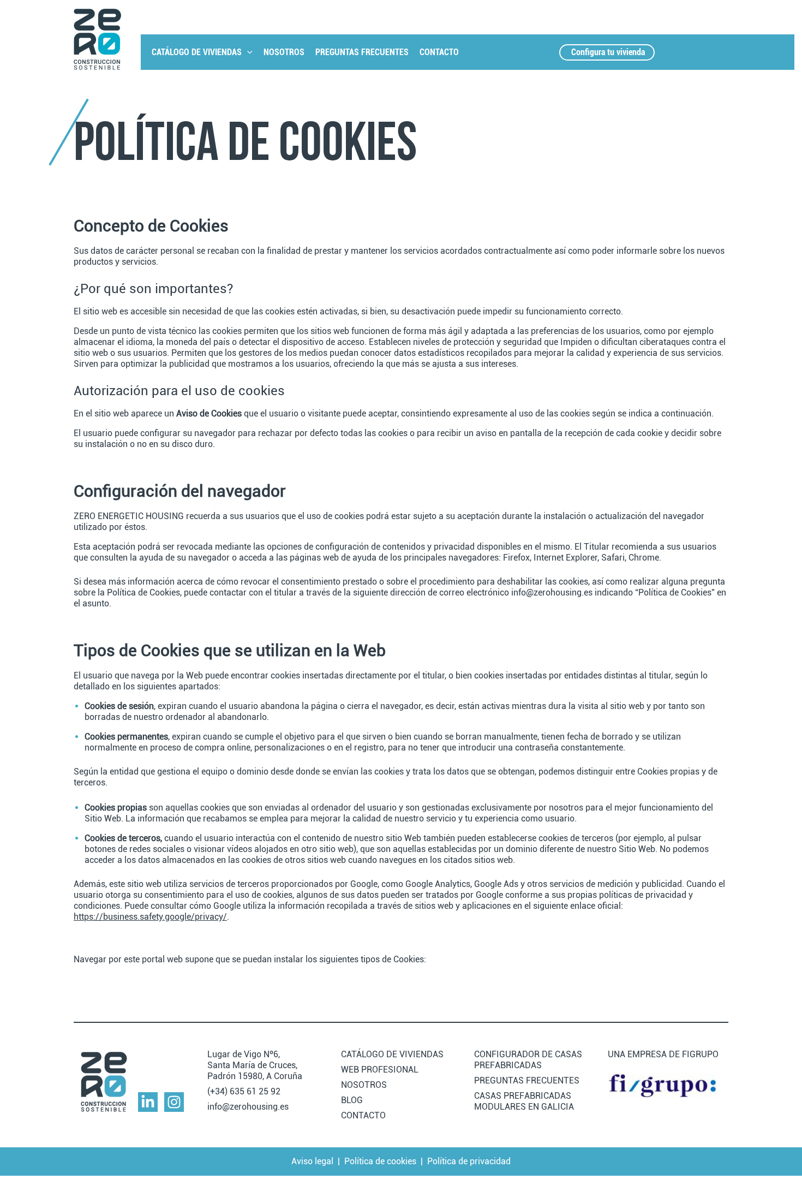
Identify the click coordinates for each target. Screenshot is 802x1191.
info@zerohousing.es (248, 1106)
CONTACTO (439, 52)
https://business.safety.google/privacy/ (150, 917)
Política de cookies (380, 1161)
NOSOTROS (284, 52)
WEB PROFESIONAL (379, 1069)
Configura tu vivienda (608, 52)
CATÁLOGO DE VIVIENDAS (197, 52)
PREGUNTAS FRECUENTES (362, 52)
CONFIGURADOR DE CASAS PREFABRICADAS (528, 1059)
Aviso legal (312, 1161)
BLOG (352, 1100)
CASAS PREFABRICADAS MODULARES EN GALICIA (524, 1101)
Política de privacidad (469, 1161)
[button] (247, 52)
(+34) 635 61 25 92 (243, 1091)
